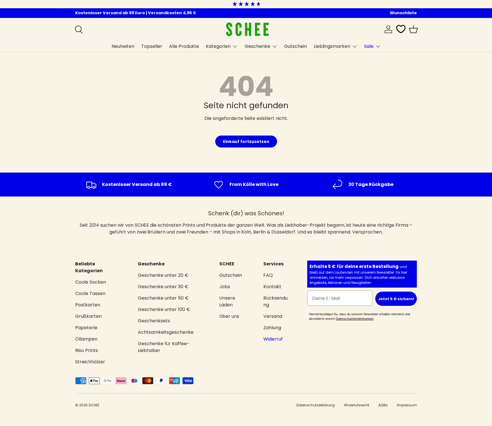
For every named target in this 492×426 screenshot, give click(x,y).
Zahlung (272, 327)
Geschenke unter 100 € (164, 309)
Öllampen (86, 339)
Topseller (151, 46)
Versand (272, 316)
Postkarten (87, 305)
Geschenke (257, 46)
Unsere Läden (227, 301)
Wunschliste (403, 13)
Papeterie (86, 327)
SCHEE (94, 405)
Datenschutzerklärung (315, 405)
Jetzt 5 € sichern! (396, 299)
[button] (413, 29)
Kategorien (218, 46)
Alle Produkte (184, 46)
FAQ (268, 275)
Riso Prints (86, 350)
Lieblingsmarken (332, 46)
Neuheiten (123, 46)
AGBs (383, 405)
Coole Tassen (90, 293)
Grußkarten (88, 316)
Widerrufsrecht (356, 405)
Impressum (407, 405)
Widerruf (273, 339)
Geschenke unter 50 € (163, 298)
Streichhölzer (90, 362)
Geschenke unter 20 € (163, 275)
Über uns (229, 316)
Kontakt (272, 286)
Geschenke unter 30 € (163, 286)
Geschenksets (154, 321)
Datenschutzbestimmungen (355, 318)
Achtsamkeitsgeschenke (166, 332)
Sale (369, 46)
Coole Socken (90, 282)
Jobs (224, 286)
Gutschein (295, 46)
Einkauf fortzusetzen (246, 141)
